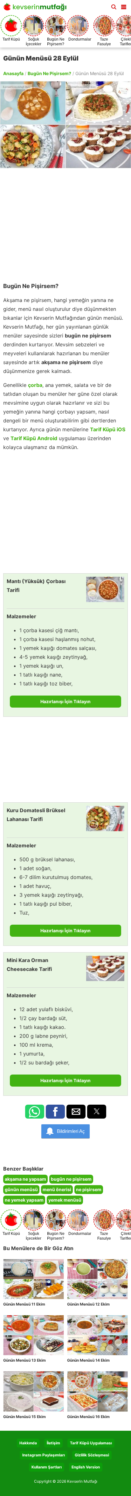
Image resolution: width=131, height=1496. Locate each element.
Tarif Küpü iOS (107, 429)
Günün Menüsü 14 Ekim (88, 1360)
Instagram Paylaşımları (43, 1455)
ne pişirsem (88, 1189)
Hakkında (28, 1443)
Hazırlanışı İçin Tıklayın (65, 701)
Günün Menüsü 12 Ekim (88, 1304)
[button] (123, 5)
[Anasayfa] (37, 8)
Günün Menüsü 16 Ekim (88, 1416)
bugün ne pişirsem (71, 1179)
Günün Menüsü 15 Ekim (24, 1416)
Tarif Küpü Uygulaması (91, 1443)
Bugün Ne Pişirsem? (49, 73)
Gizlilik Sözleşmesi (92, 1455)
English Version (86, 1467)
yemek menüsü (64, 1200)
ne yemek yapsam (24, 1200)
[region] (65, 222)
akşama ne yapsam (25, 1179)
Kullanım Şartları (46, 1467)
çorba (35, 385)
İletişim (53, 1443)
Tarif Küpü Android (33, 438)
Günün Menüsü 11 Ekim (24, 1304)
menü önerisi (57, 1189)
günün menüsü (21, 1189)
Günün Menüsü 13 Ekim (24, 1360)
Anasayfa (13, 73)
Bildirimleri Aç (71, 1131)
